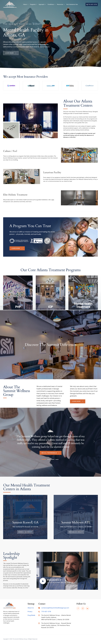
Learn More (15, 248)
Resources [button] (60, 4)
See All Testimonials (49, 453)
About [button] (25, 4)
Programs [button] (33, 4)
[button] (7, 441)
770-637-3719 (92, 4)
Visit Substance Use (72, 4)
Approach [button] (41, 4)
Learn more (9, 53)
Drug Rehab (31, 615)
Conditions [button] (51, 4)
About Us (31, 608)
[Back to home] (10, 4)
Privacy (30, 611)
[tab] (44, 459)
